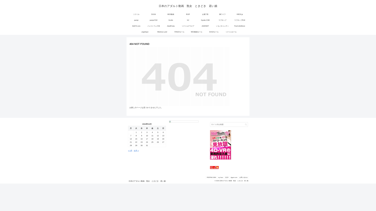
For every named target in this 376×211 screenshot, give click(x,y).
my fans (220, 177)
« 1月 (130, 151)
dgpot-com (234, 177)
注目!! (227, 177)
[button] (246, 124)
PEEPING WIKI (211, 177)
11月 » (136, 151)
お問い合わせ (243, 177)
